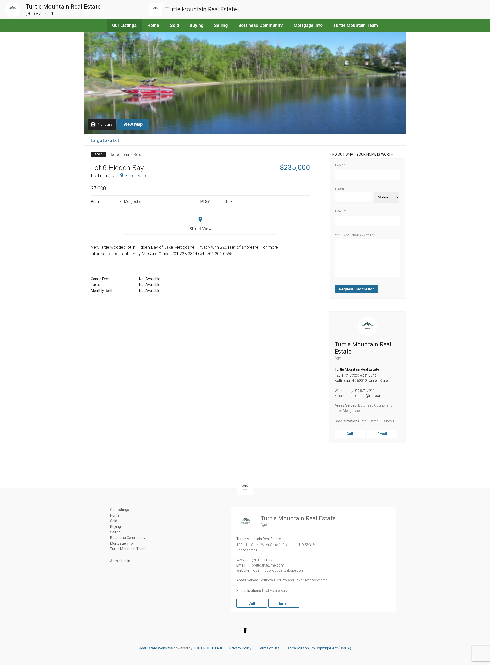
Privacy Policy (240, 648)
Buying (196, 25)
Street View (200, 228)
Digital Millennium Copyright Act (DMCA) (319, 648)
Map (133, 124)
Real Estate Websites (156, 648)
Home (153, 25)
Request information (357, 289)
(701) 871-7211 (362, 390)
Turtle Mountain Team (355, 25)
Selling (221, 25)
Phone (340, 189)
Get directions (138, 175)
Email (339, 211)
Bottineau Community (260, 25)
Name (339, 165)
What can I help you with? (355, 234)
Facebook (245, 630)
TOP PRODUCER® (208, 648)
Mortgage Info (308, 25)
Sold (174, 25)
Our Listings (124, 25)
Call (350, 434)
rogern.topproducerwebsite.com (278, 570)
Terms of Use (269, 648)
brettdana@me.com (366, 396)
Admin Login (120, 561)
